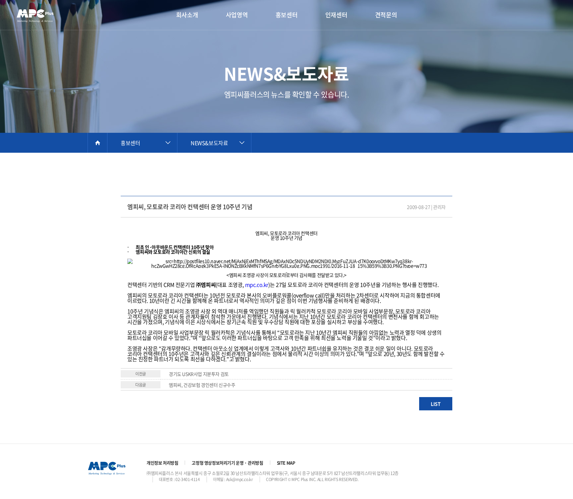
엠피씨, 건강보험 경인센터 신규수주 (202, 384)
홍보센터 (286, 14)
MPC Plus (38, 15)
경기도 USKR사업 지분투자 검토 (199, 374)
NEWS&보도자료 (209, 143)
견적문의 (386, 14)
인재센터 (336, 14)
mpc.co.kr (256, 285)
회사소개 (187, 14)
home (97, 143)
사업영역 (237, 14)
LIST (435, 403)
